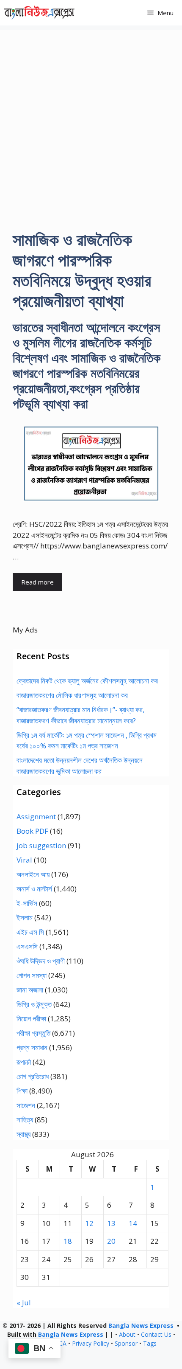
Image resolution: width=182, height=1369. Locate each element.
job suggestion (41, 845)
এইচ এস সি (30, 932)
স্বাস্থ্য (23, 1134)
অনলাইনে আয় (33, 874)
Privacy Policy (90, 1343)
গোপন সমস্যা (32, 975)
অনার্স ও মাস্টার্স (34, 889)
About (127, 1334)
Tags (150, 1343)
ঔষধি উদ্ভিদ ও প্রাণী (41, 961)
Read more (37, 582)
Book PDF (32, 831)
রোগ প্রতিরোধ (33, 1076)
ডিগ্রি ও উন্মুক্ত (34, 1004)
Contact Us (156, 1334)
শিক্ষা (22, 1091)
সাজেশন (26, 1105)
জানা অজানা (30, 990)
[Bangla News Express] (39, 12)
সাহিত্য (25, 1119)
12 (89, 1223)
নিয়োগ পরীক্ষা (31, 1018)
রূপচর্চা (24, 1062)
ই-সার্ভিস (27, 903)
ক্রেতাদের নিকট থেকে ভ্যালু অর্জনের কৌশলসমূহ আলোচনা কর (87, 681)
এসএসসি (27, 946)
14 (133, 1223)
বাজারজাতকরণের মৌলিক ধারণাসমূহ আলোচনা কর (72, 695)
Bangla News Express (141, 1325)
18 (67, 1241)
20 (111, 1241)
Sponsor (126, 1343)
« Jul (24, 1302)
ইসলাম (25, 917)
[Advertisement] (91, 121)
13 (111, 1223)
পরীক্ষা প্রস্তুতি (33, 1033)
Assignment (36, 816)
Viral (24, 860)
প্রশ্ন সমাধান (32, 1047)
